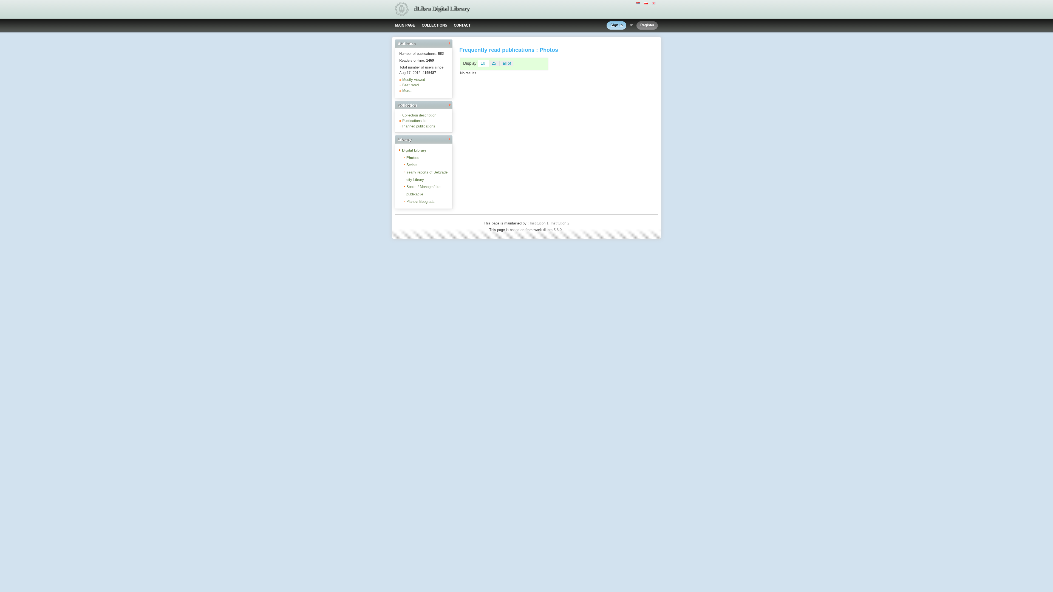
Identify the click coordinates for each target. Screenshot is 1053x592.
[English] (654, 2)
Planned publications (418, 126)
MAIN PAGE (405, 25)
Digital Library (414, 150)
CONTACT (462, 25)
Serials (411, 165)
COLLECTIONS (434, 25)
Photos (412, 158)
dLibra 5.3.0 (553, 230)
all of (507, 63)
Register (647, 25)
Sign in (616, 25)
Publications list (415, 121)
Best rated (410, 85)
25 (494, 63)
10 (483, 63)
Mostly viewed (413, 80)
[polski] (646, 2)
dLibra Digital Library (441, 8)
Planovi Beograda (420, 202)
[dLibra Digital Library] (402, 9)
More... (408, 91)
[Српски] (638, 2)
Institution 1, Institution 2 (549, 223)
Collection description (419, 115)
